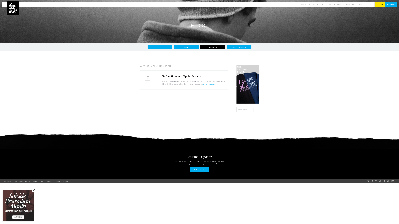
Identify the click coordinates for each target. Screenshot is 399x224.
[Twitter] (368, 181)
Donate (380, 4)
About (304, 4)
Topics (186, 47)
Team (15, 181)
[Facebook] (372, 181)
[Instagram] (376, 181)
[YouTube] (388, 181)
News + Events (239, 47)
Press (27, 181)
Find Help (391, 4)
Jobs (21, 181)
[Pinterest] (384, 181)
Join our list (199, 169)
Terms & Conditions (61, 181)
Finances (35, 181)
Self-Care (350, 4)
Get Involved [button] (315, 4)
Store (361, 4)
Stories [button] (329, 4)
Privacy (49, 181)
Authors (213, 47)
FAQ (42, 181)
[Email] (393, 181)
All (159, 47)
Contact (7, 181)
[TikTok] (380, 181)
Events (340, 4)
